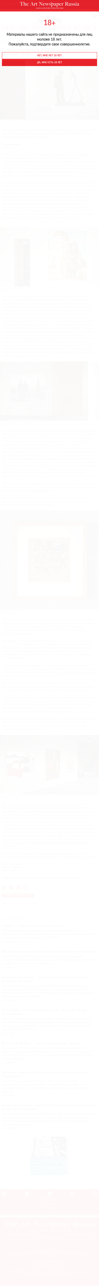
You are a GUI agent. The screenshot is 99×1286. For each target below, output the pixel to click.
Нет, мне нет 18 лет (49, 55)
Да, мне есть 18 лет (49, 62)
